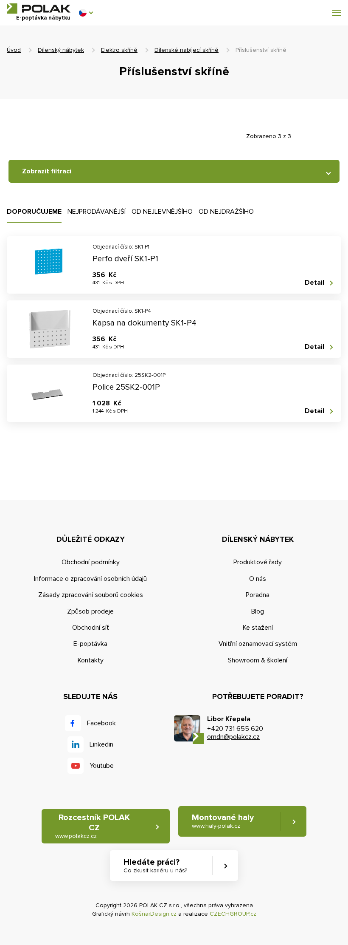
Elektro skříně (119, 50)
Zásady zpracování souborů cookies (90, 595)
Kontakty (91, 660)
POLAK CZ (38, 8)
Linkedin (101, 744)
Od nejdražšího (226, 211)
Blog (257, 611)
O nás (257, 578)
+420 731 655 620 (235, 728)
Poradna (257, 595)
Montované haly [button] (223, 820)
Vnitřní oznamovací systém (258, 643)
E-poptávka (90, 643)
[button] (86, 13)
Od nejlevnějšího (162, 211)
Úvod (14, 50)
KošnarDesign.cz (154, 913)
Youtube (102, 765)
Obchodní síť (90, 627)
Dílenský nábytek (61, 50)
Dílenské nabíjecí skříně (186, 50)
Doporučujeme (34, 211)
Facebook (101, 723)
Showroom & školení (257, 660)
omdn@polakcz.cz (233, 737)
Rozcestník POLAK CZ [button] (92, 826)
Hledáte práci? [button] (155, 865)
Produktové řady (257, 562)
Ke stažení (258, 627)
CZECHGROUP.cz (233, 913)
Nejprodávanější (96, 211)
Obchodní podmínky (91, 562)
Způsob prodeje (90, 611)
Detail (314, 283)
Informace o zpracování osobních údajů (90, 578)
